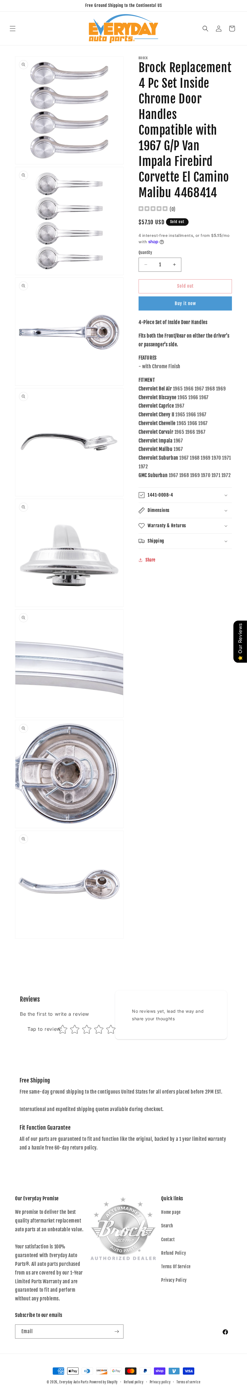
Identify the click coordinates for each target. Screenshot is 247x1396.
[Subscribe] (116, 1331)
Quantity (145, 252)
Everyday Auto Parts (73, 1382)
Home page (170, 1212)
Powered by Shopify (103, 1382)
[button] (12, 28)
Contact (168, 1239)
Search (167, 1225)
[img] (153, 209)
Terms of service (188, 1382)
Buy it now (185, 303)
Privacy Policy (173, 1280)
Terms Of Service (176, 1266)
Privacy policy (160, 1382)
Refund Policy (173, 1253)
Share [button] (150, 559)
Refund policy (134, 1382)
